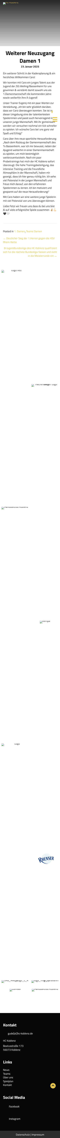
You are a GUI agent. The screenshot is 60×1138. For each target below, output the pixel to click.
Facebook (14, 1106)
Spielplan (8, 1081)
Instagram (14, 1119)
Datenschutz (23, 1135)
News (6, 1070)
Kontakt (7, 1085)
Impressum (38, 1135)
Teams (6, 1074)
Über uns (8, 1077)
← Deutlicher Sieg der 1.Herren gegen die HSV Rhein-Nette (29, 240)
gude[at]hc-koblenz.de (20, 1033)
